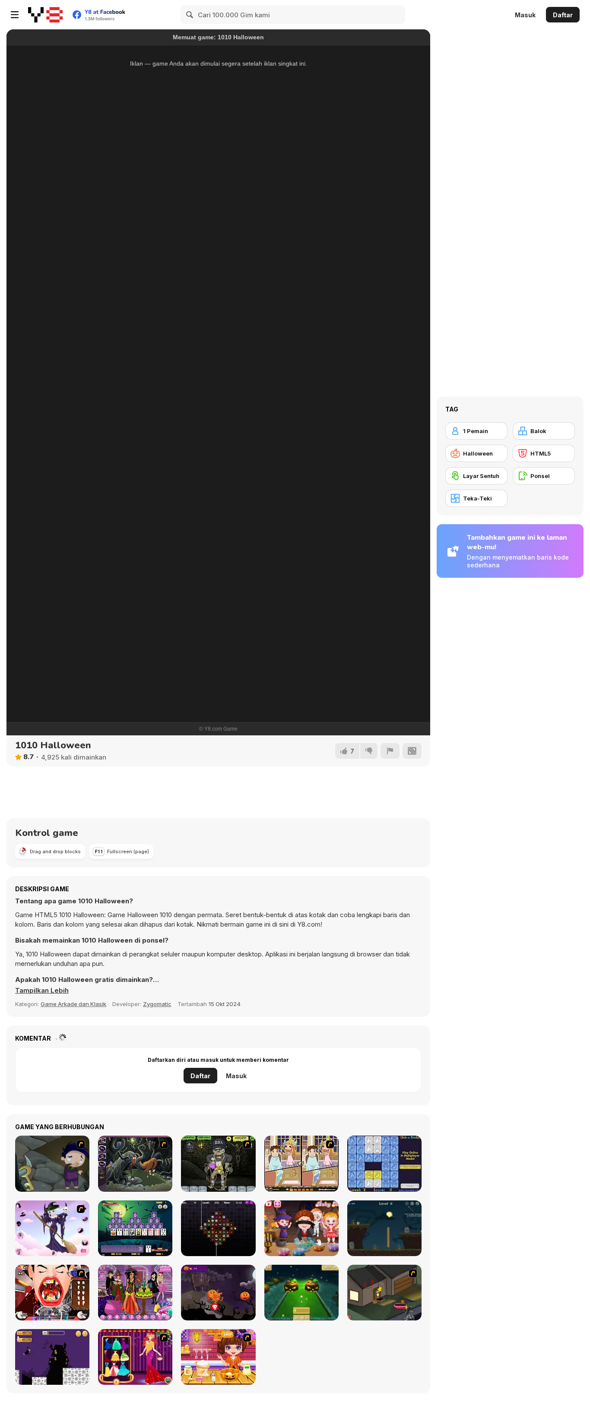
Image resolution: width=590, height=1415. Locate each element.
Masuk (525, 15)
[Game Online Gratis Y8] (45, 14)
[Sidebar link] (14, 14)
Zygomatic (157, 1003)
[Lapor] (390, 751)
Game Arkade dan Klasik (73, 1003)
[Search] (190, 14)
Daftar (563, 15)
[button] (42, 990)
